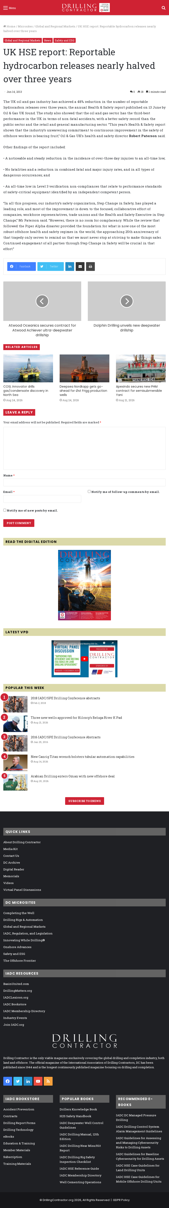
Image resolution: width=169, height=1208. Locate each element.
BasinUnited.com (16, 984)
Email (9, 492)
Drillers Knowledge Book (78, 1109)
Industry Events (15, 1018)
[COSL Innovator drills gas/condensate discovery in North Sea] (28, 368)
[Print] (90, 266)
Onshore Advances (17, 947)
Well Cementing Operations (80, 1182)
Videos (8, 883)
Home (10, 26)
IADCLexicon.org (15, 997)
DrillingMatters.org (17, 991)
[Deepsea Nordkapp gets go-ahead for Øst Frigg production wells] (84, 368)
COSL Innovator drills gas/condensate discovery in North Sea (25, 390)
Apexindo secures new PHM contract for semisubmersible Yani (139, 390)
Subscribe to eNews (84, 801)
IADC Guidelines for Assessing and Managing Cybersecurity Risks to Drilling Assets (138, 1142)
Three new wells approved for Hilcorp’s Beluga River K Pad (76, 718)
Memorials (11, 876)
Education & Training (19, 1143)
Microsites (25, 26)
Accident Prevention (18, 1109)
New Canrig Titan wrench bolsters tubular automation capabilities (82, 757)
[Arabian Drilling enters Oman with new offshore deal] (15, 782)
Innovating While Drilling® (24, 940)
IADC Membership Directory (24, 1011)
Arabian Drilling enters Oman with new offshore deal (73, 776)
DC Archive (11, 862)
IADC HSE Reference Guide (79, 1168)
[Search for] (163, 9)
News (47, 40)
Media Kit (10, 849)
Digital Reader (13, 869)
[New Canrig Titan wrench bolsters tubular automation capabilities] (15, 763)
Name (9, 475)
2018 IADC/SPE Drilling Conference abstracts (65, 698)
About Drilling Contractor (22, 842)
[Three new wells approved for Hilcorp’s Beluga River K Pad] (15, 724)
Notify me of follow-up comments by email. (125, 492)
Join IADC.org (13, 1025)
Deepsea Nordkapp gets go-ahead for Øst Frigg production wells (83, 390)
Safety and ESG (64, 40)
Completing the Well (18, 913)
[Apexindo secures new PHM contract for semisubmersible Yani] (141, 368)
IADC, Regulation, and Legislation (28, 933)
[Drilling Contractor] (84, 7)
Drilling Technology (18, 1130)
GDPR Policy (121, 1200)
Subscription (12, 1157)
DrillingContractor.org (58, 1200)
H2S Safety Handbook (75, 1116)
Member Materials (16, 1150)
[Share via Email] (80, 266)
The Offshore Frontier (19, 961)
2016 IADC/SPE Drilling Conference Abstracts (66, 737)
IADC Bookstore (14, 1004)
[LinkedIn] (69, 266)
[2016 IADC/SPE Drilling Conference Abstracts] (15, 743)
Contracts (10, 1116)
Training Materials (17, 1164)
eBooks (8, 1136)
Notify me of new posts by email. (32, 510)
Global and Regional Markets (55, 26)
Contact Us (11, 856)
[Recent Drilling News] (84, 619)
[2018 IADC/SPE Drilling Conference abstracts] (15, 704)
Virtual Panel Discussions (22, 890)
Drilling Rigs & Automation (23, 920)
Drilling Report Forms (19, 1123)
